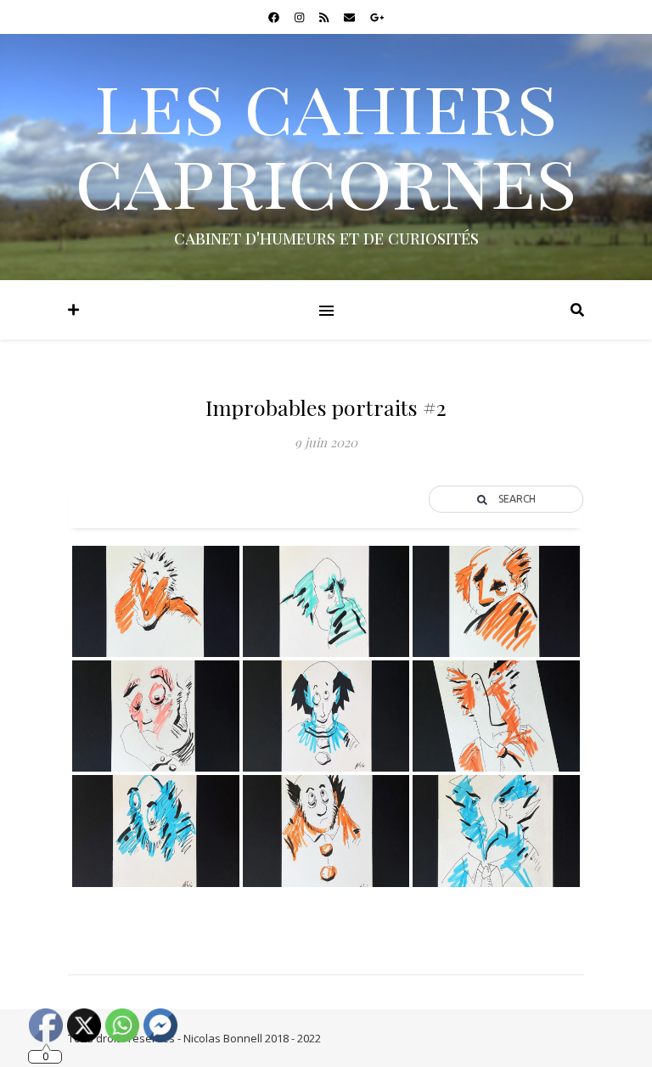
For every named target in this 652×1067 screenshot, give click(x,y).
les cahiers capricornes (326, 141)
